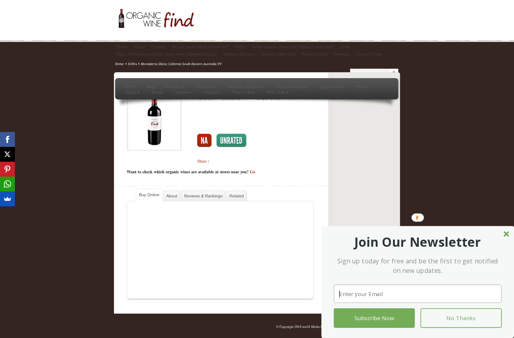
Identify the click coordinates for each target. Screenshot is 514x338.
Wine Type (278, 92)
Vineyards (211, 92)
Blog (151, 86)
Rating (132, 92)
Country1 (205, 86)
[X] (7, 154)
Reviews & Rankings (203, 196)
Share (202, 161)
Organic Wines (332, 86)
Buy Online (149, 194)
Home (119, 63)
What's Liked (243, 92)
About (171, 196)
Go (252, 172)
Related (236, 196)
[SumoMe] (7, 198)
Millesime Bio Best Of (246, 86)
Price (363, 86)
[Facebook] (7, 139)
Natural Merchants (292, 86)
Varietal (183, 92)
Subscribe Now (374, 318)
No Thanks (461, 318)
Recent (157, 92)
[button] (418, 242)
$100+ (132, 63)
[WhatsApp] (7, 184)
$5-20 (130, 86)
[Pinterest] (7, 169)
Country (175, 86)
